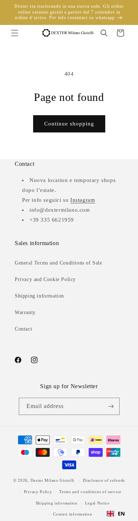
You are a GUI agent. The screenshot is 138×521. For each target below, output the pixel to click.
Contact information (72, 514)
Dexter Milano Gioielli (52, 480)
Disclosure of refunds (104, 480)
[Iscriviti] (111, 406)
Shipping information (39, 296)
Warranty (25, 312)
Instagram (82, 200)
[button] (15, 33)
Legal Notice (97, 503)
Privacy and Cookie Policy (45, 279)
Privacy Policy (38, 491)
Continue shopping (69, 124)
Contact (23, 329)
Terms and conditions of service (90, 491)
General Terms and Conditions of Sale (58, 263)
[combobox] (116, 513)
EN (121, 513)
